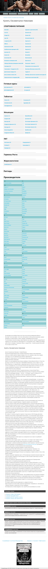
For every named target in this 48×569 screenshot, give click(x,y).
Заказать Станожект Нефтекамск (36, 541)
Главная (5, 13)
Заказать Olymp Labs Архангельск (14, 498)
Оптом (36, 13)
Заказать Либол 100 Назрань (13, 494)
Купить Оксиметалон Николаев (16, 17)
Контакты (41, 13)
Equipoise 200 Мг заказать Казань (14, 497)
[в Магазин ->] (24, 544)
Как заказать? (12, 13)
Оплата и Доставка (23, 13)
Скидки (31, 13)
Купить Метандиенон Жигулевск (30, 444)
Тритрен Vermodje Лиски (12, 495)
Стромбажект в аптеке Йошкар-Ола (12, 541)
